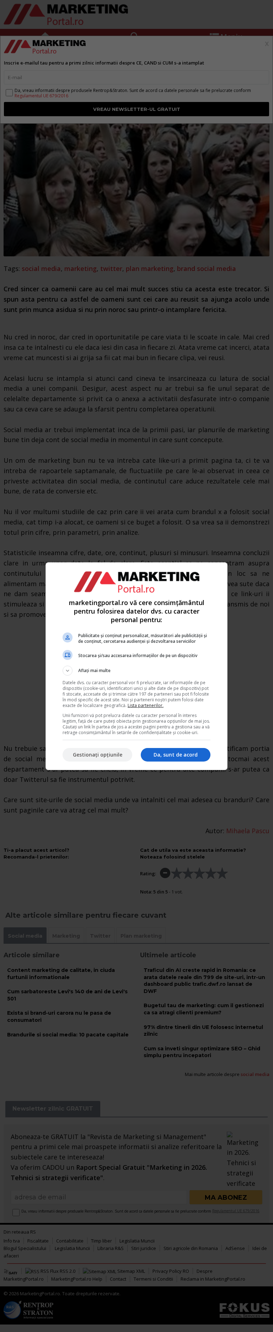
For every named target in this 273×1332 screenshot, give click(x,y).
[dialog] (137, 666)
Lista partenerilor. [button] (146, 705)
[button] (136, 671)
